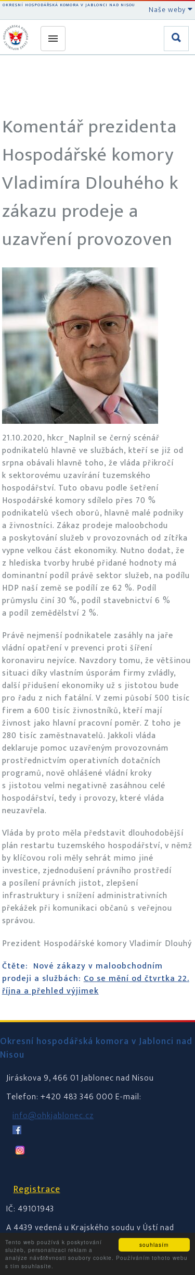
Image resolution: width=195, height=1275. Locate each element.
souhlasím (153, 1244)
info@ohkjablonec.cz (53, 1116)
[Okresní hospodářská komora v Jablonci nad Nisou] (17, 37)
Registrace (37, 1189)
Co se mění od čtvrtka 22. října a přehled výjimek (95, 985)
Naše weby (168, 10)
